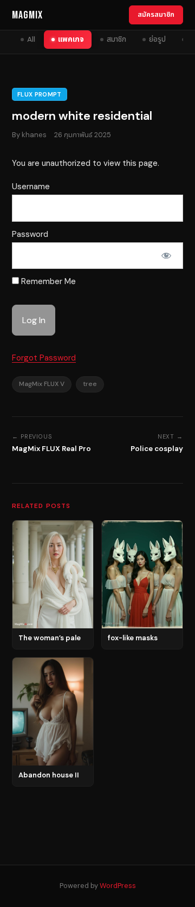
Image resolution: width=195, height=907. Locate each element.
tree (90, 383)
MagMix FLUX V (41, 383)
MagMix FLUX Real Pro (51, 448)
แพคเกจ (71, 39)
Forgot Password (44, 357)
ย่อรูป (157, 39)
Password (30, 234)
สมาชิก (116, 39)
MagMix (27, 15)
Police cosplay (157, 448)
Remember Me (47, 281)
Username (31, 186)
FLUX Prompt (39, 94)
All (31, 39)
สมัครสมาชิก (156, 14)
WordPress (118, 885)
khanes (34, 134)
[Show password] (166, 255)
